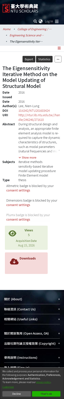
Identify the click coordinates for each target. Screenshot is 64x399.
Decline (16, 393)
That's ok (46, 393)
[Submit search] (35, 21)
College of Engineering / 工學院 (34, 29)
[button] (27, 157)
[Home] (20, 7)
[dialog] (32, 383)
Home (7, 29)
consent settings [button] (18, 190)
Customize (8, 387)
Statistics (44, 59)
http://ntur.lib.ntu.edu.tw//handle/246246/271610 (39, 117)
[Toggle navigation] (56, 21)
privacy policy (43, 382)
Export (29, 59)
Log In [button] (49, 21)
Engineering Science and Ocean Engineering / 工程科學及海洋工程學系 (27, 35)
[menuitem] (40, 21)
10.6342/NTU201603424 (34, 110)
